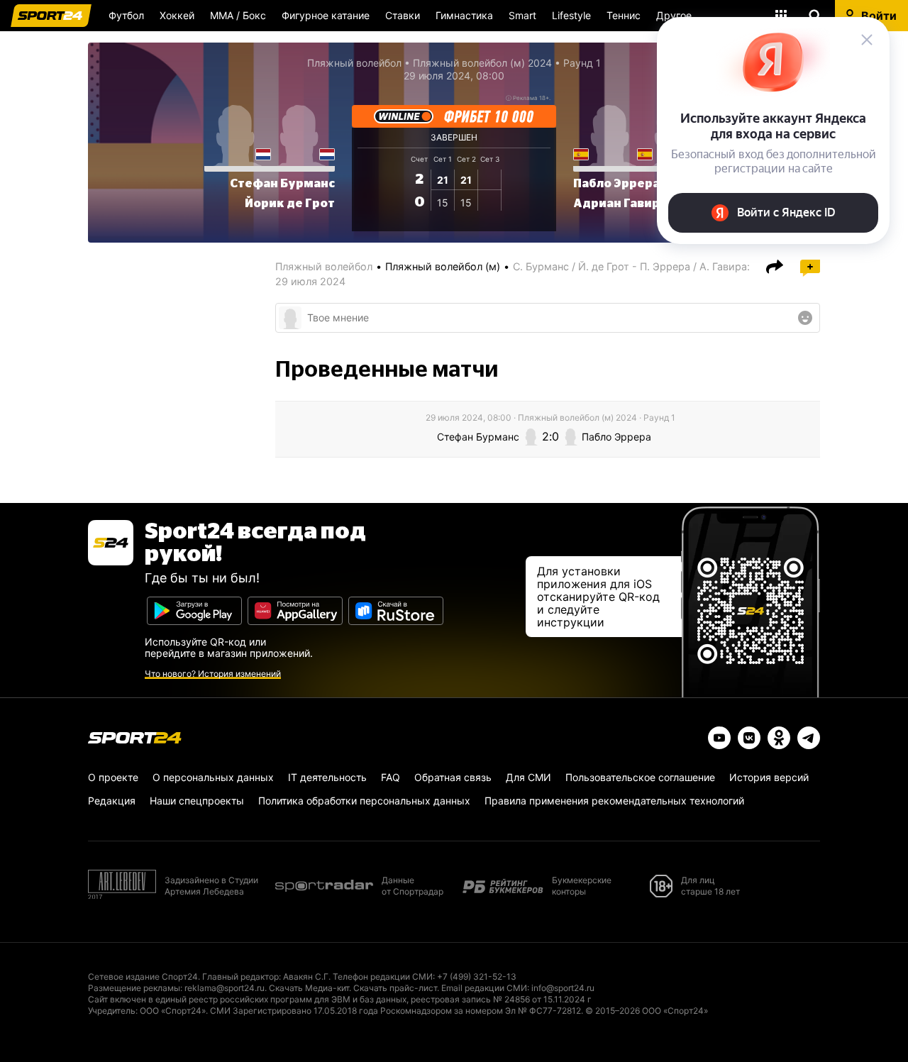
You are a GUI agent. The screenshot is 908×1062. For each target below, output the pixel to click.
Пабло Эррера (616, 183)
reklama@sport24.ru (224, 988)
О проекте (113, 777)
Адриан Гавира (620, 203)
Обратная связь (453, 777)
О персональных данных (213, 777)
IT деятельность (327, 777)
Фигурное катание (326, 15)
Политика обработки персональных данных (364, 801)
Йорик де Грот (290, 203)
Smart (522, 15)
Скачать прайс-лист (395, 988)
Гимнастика (464, 15)
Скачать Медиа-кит (309, 988)
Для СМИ (528, 777)
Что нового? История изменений (213, 673)
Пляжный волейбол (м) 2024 (482, 63)
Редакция (111, 801)
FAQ (390, 777)
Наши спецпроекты (197, 801)
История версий (769, 777)
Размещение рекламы (134, 988)
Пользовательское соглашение (640, 777)
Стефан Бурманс (282, 183)
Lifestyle (571, 15)
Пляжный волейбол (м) (442, 266)
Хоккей (177, 15)
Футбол (126, 15)
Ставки (402, 15)
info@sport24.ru (562, 988)
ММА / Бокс (238, 15)
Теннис (624, 15)
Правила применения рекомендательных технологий (614, 801)
